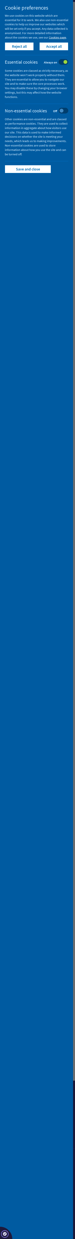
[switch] (39, 62)
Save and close (28, 169)
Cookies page (57, 37)
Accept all (54, 46)
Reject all (19, 46)
